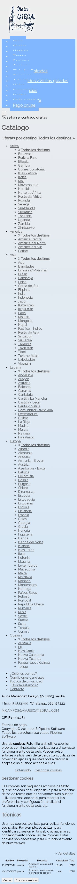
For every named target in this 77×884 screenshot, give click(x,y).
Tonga (23, 666)
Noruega (24, 589)
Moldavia (25, 577)
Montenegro (27, 585)
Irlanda (23, 538)
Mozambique (28, 185)
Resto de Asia (28, 332)
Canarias (24, 391)
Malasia (24, 317)
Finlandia (25, 511)
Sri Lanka (25, 340)
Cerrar (7, 880)
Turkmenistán (28, 356)
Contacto (17, 689)
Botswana (25, 154)
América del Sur (30, 247)
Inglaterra (25, 534)
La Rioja (24, 422)
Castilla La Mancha (32, 398)
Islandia (24, 546)
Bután (22, 274)
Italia (21, 554)
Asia (13, 255)
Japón (22, 301)
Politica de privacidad (26, 681)
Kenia (22, 177)
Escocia (24, 495)
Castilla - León (29, 402)
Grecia (23, 527)
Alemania (25, 453)
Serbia (23, 616)
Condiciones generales (27, 677)
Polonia (23, 596)
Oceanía (16, 635)
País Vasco (26, 437)
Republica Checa (31, 604)
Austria (23, 464)
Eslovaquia (26, 499)
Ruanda (24, 200)
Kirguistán (25, 309)
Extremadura (28, 414)
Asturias (24, 383)
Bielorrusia (26, 476)
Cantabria (25, 395)
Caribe (23, 251)
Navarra (24, 433)
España (15, 367)
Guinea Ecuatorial (31, 169)
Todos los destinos (54, 138)
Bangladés (26, 266)
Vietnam (24, 363)
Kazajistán (26, 305)
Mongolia (25, 321)
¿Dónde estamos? (24, 685)
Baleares (24, 387)
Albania (23, 449)
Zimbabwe (26, 228)
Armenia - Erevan (31, 461)
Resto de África (29, 196)
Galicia (23, 418)
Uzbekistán (26, 360)
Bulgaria (24, 484)
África (14, 146)
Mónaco (24, 581)
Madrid (23, 426)
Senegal (24, 204)
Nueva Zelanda (29, 659)
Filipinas (24, 290)
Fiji (20, 647)
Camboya (25, 278)
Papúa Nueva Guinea (34, 662)
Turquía (23, 628)
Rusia (22, 612)
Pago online (24, 105)
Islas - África (27, 173)
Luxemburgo (28, 565)
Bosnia (23, 480)
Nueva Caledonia (31, 655)
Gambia (24, 165)
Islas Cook (26, 651)
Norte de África (29, 193)
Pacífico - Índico (30, 329)
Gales (22, 519)
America (16, 231)
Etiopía (23, 162)
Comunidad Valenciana (35, 410)
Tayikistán (25, 348)
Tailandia (24, 344)
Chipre (23, 488)
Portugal (24, 600)
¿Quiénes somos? (23, 674)
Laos (22, 313)
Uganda (24, 220)
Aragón (23, 379)
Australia (24, 643)
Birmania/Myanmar (33, 270)
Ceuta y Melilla (29, 406)
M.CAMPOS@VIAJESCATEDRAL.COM (30, 711)
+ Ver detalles (65, 853)
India (21, 294)
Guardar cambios (26, 880)
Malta (22, 573)
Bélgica (23, 472)
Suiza (22, 624)
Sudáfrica (25, 212)
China (22, 282)
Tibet (22, 352)
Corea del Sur (28, 286)
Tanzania (25, 216)
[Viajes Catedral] (22, 34)
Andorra (24, 457)
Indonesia (25, 297)
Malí (21, 181)
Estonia (23, 507)
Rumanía (24, 608)
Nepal (22, 325)
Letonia (24, 558)
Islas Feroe (26, 550)
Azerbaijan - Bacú (31, 468)
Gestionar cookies (48, 770)
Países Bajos (27, 593)
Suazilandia (26, 208)
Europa (15, 441)
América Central (30, 239)
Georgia (24, 523)
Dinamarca (26, 492)
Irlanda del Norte (30, 542)
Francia (23, 515)
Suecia (23, 620)
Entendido (23, 770)
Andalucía (25, 375)
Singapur (24, 336)
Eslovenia (25, 503)
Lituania (24, 562)
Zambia (24, 224)
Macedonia (26, 569)
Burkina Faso (27, 158)
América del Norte (32, 243)
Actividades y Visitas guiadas (40, 80)
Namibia (24, 189)
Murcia (23, 429)
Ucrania (23, 631)
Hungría (24, 530)
